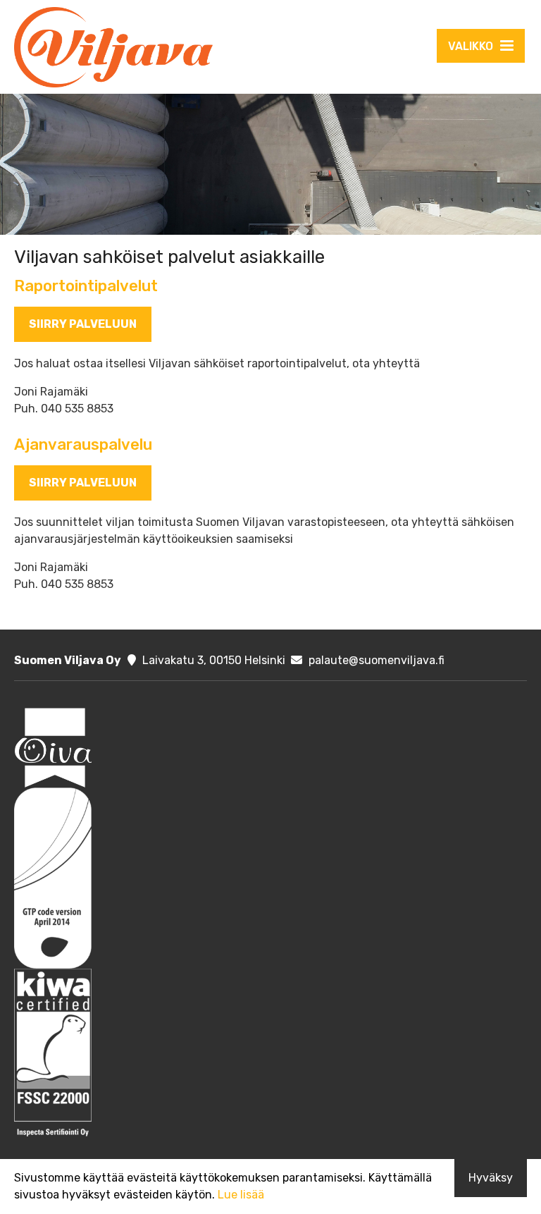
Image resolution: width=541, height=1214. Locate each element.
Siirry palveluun (83, 324)
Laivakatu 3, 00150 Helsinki (213, 660)
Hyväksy (490, 1177)
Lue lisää (241, 1194)
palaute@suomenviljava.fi (376, 660)
